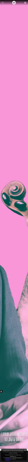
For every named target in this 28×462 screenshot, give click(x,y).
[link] (14, 2)
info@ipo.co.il (13, 456)
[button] (3, 3)
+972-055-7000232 (16, 457)
